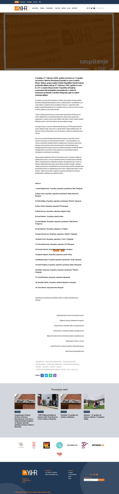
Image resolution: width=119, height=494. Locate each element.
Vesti (69, 476)
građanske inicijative (40, 364)
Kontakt (74, 8)
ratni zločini (52, 366)
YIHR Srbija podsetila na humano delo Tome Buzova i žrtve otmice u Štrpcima (48, 417)
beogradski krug (40, 361)
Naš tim (57, 8)
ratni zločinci (45, 366)
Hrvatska (29, 2)
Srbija (16, 2)
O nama (42, 8)
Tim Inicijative (72, 474)
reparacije (59, 366)
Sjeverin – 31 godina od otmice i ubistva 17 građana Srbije (94, 417)
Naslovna (35, 8)
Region (64, 8)
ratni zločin (38, 366)
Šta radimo (49, 8)
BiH (40, 2)
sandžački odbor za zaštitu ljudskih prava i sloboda (48, 369)
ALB (101, 8)
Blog (68, 8)
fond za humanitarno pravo (69, 361)
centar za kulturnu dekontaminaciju (53, 361)
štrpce (68, 369)
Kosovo (35, 2)
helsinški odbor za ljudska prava (54, 364)
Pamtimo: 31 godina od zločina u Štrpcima (69, 416)
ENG (103, 8)
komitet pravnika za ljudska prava (71, 364)
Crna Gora (22, 2)
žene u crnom (74, 369)
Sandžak (64, 369)
